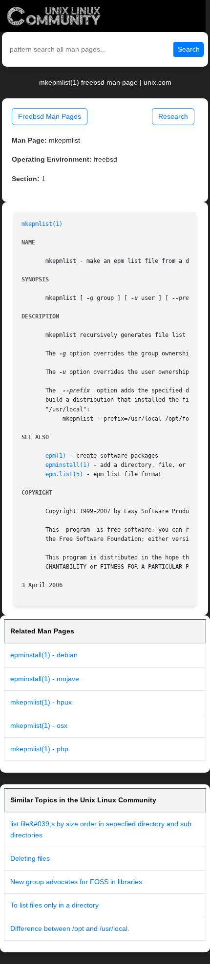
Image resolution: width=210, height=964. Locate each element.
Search (189, 49)
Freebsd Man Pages (49, 116)
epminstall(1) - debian (44, 655)
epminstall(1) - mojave (44, 679)
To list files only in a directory (54, 905)
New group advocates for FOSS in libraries (76, 882)
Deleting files (30, 858)
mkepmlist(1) (42, 224)
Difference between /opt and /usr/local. (69, 928)
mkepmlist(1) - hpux (41, 702)
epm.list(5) (64, 474)
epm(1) (55, 455)
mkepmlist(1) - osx (38, 725)
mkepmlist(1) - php (39, 749)
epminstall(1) (67, 465)
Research (173, 116)
